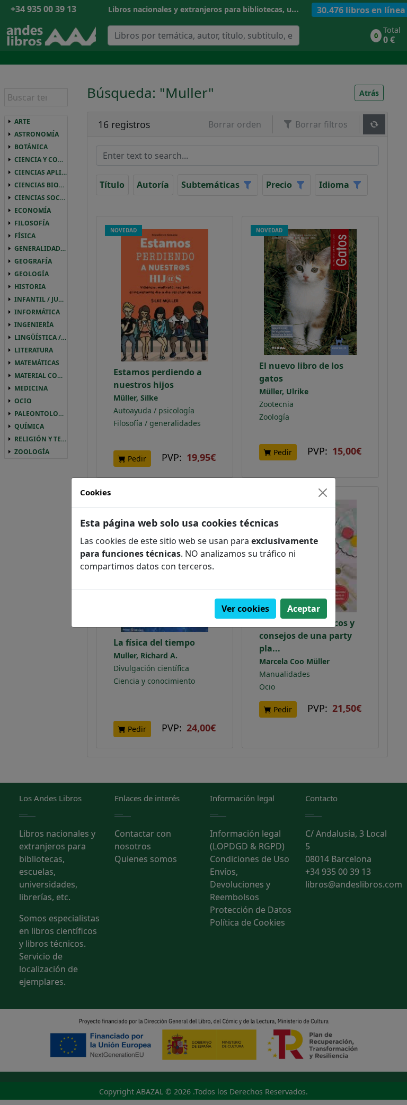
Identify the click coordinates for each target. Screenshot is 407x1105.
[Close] (322, 492)
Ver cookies (245, 608)
